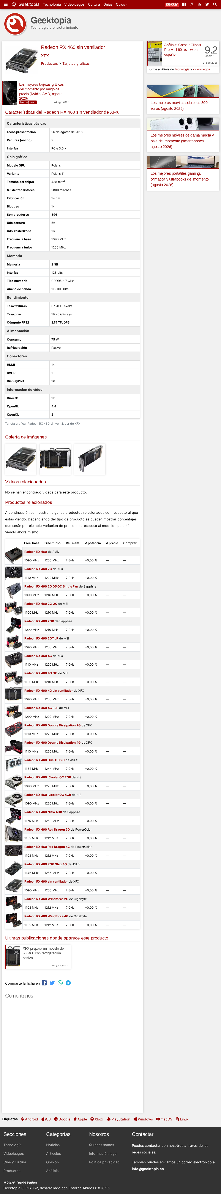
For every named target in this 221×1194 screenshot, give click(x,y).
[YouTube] (200, 4)
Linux (184, 1119)
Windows (145, 1119)
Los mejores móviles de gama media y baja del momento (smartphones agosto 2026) (182, 141)
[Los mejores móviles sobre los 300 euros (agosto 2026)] (183, 91)
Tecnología (52, 4)
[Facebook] (184, 4)
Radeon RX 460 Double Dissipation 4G (52, 742)
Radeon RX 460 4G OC (40, 673)
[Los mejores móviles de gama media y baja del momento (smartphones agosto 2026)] (183, 123)
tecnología (182, 69)
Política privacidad (104, 1162)
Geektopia (28, 4)
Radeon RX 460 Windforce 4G (46, 916)
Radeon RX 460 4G (38, 656)
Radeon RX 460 (35, 551)
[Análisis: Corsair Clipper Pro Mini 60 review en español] (154, 53)
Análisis (52, 1171)
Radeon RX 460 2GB (39, 621)
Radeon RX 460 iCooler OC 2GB (47, 777)
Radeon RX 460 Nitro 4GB (43, 812)
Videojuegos (74, 4)
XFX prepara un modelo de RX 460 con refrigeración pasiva (43, 953)
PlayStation (121, 1119)
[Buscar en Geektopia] (215, 4)
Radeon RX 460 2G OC (40, 603)
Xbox (99, 1119)
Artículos (53, 1153)
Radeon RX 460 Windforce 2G (46, 899)
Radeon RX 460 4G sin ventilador (48, 690)
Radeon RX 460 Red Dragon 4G (47, 846)
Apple (82, 1119)
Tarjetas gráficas (76, 63)
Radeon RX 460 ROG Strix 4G (45, 864)
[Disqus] (72, 1058)
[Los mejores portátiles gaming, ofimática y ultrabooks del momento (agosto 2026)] (183, 161)
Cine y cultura (14, 1162)
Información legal (103, 1153)
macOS (166, 1119)
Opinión (52, 1162)
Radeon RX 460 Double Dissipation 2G (52, 725)
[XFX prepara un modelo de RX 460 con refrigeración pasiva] (12, 957)
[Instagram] (192, 4)
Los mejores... (28, 102)
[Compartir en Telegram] (69, 983)
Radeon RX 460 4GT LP (41, 708)
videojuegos (201, 69)
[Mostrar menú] (6, 4)
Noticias (53, 1145)
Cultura (94, 4)
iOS (48, 1119)
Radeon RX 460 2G (38, 569)
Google (64, 1119)
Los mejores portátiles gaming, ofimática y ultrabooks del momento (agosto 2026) (180, 179)
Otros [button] (121, 4)
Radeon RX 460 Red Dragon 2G (47, 829)
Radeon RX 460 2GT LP (41, 638)
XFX (45, 55)
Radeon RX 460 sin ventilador (73, 47)
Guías (107, 4)
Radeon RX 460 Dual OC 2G (44, 760)
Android (31, 1119)
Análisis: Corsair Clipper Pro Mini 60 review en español (182, 50)
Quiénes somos (101, 1145)
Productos (49, 63)
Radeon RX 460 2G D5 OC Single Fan (51, 586)
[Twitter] (208, 4)
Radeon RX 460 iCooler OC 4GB (47, 795)
